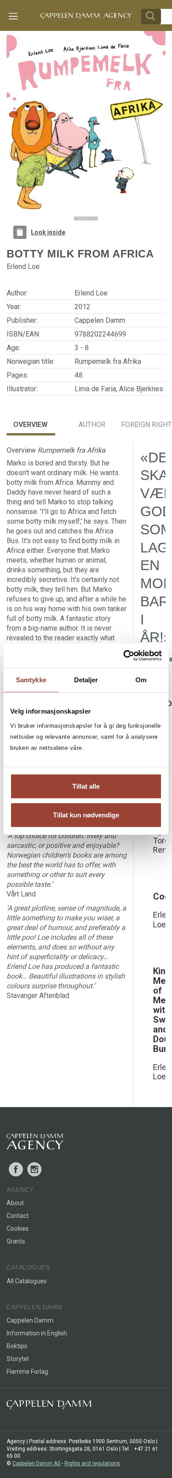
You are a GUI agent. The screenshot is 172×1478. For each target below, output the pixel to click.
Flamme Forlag (27, 1371)
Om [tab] (140, 680)
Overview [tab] (30, 424)
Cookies (18, 1228)
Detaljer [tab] (86, 680)
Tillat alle (86, 786)
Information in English (37, 1333)
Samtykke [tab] (31, 680)
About (15, 1202)
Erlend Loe (91, 293)
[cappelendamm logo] (49, 1406)
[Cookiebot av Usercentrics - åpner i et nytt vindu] (124, 655)
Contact (18, 1215)
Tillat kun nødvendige (86, 815)
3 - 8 (82, 348)
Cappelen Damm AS (36, 1463)
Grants (16, 1241)
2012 (82, 306)
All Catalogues (27, 1281)
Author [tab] (92, 424)
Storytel (18, 1358)
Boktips (17, 1345)
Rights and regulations (92, 1463)
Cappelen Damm (100, 320)
